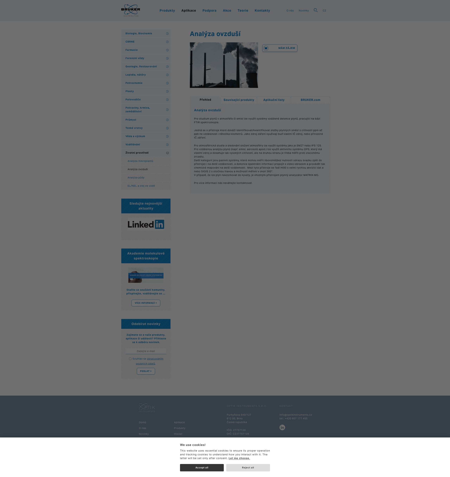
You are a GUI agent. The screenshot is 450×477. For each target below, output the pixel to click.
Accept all (201, 467)
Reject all (248, 467)
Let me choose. (239, 458)
